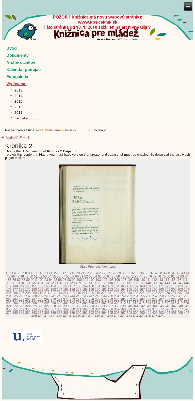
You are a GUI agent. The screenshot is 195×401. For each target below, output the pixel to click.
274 (78, 299)
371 (142, 309)
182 (47, 289)
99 (73, 280)
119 (15, 283)
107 (123, 280)
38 (160, 273)
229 (161, 293)
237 (27, 296)
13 (46, 273)
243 (66, 296)
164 (116, 286)
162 (104, 286)
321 (8, 306)
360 (72, 309)
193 (116, 289)
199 (154, 289)
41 (174, 273)
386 (53, 313)
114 (166, 280)
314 (148, 303)
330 (66, 306)
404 (167, 313)
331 (72, 306)
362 (85, 309)
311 (129, 303)
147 (8, 286)
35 (146, 273)
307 (104, 303)
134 (110, 283)
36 (151, 273)
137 (129, 283)
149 (21, 286)
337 (110, 306)
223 (122, 293)
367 (116, 309)
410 (47, 316)
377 (180, 309)
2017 (18, 113)
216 (78, 293)
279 (110, 299)
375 (167, 309)
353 (27, 309)
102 (91, 280)
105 (110, 280)
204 (186, 289)
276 (91, 299)
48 (22, 276)
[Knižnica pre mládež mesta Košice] (97, 398)
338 (116, 306)
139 (141, 283)
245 (78, 296)
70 (122, 276)
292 (8, 303)
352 (21, 309)
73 (136, 276)
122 (34, 283)
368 (123, 309)
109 (136, 280)
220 (103, 293)
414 (72, 316)
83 (182, 276)
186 (72, 289)
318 (173, 303)
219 (97, 293)
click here (22, 158)
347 (173, 306)
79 (164, 276)
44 (187, 273)
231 (173, 293)
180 (34, 289)
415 (78, 316)
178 (21, 289)
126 (59, 283)
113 (160, 280)
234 (8, 296)
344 (154, 306)
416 (84, 316)
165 (123, 286)
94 (51, 280)
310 (123, 303)
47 (17, 276)
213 (59, 293)
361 (78, 309)
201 (167, 289)
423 (129, 316)
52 (40, 276)
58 (68, 276)
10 (32, 273)
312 (135, 303)
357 (53, 309)
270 (53, 299)
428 (161, 316)
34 (142, 273)
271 (59, 299)
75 (145, 276)
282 (129, 299)
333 (85, 306)
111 (148, 280)
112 (154, 280)
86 (14, 280)
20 (78, 273)
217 (84, 293)
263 (8, 299)
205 (8, 293)
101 (85, 280)
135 (116, 283)
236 (21, 296)
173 (173, 286)
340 (129, 306)
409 (40, 316)
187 (78, 289)
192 (110, 289)
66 (104, 276)
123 (40, 283)
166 (129, 286)
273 (72, 299)
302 (72, 303)
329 (59, 306)
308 (110, 303)
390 (78, 313)
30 (123, 273)
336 (104, 306)
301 (66, 303)
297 (40, 303)
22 (87, 273)
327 (47, 306)
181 (40, 289)
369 (129, 309)
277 (97, 299)
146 (186, 283)
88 (23, 280)
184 (59, 289)
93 (46, 280)
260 (173, 296)
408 (34, 316)
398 (129, 313)
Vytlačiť (12, 138)
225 (135, 293)
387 (59, 313)
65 (100, 276)
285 (148, 299)
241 (53, 296)
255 (142, 296)
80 (168, 276)
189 (91, 289)
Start (83, 266)
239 (40, 296)
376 (173, 309)
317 (167, 303)
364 (97, 309)
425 (141, 316)
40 (169, 273)
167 (135, 286)
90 (32, 280)
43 (183, 273)
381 (21, 313)
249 (104, 296)
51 (36, 276)
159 (85, 286)
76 (150, 276)
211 (46, 293)
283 (135, 299)
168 (142, 286)
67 (109, 276)
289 (173, 299)
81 (173, 276)
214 (65, 293)
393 (97, 313)
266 (27, 299)
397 (123, 313)
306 (97, 303)
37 (155, 273)
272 (66, 299)
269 (47, 299)
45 (8, 276)
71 (127, 276)
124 (46, 283)
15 (55, 273)
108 (130, 280)
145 (180, 283)
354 (34, 309)
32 (133, 273)
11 (37, 273)
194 (123, 289)
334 (91, 306)
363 (91, 309)
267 (34, 299)
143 (167, 283)
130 (84, 283)
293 (15, 303)
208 (27, 293)
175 (186, 286)
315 (154, 303)
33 (137, 273)
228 (154, 293)
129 (78, 283)
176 (8, 289)
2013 (18, 90)
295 (27, 303)
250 (110, 296)
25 (101, 273)
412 (59, 316)
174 (180, 286)
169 (148, 286)
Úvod (11, 48)
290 (180, 299)
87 (19, 280)
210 (40, 293)
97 (64, 280)
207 (21, 293)
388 (66, 313)
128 (72, 283)
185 (66, 289)
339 (123, 306)
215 (72, 293)
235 (15, 296)
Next (105, 266)
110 (142, 280)
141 (154, 283)
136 (122, 283)
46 (13, 276)
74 (141, 276)
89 (28, 280)
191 (104, 289)
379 (8, 313)
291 (186, 299)
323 (21, 306)
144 (173, 283)
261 (180, 296)
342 (142, 306)
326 (40, 306)
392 (91, 313)
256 (148, 296)
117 (184, 280)
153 (47, 286)
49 (26, 276)
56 (58, 276)
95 (55, 280)
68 (113, 276)
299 (53, 303)
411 (53, 316)
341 (135, 306)
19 (73, 273)
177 (15, 289)
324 (27, 306)
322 (15, 306)
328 (53, 306)
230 (167, 293)
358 (59, 309)
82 (177, 276)
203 (180, 289)
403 (161, 313)
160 (91, 286)
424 (135, 316)
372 (148, 309)
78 (159, 276)
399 (135, 313)
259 (167, 296)
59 (72, 276)
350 (8, 309)
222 (116, 293)
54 (49, 276)
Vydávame (16, 84)
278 (104, 299)
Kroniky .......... (26, 118)
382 (27, 313)
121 (27, 283)
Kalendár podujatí (23, 69)
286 (154, 299)
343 (148, 306)
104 (104, 280)
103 (98, 280)
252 (123, 296)
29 (119, 273)
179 (27, 289)
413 (65, 316)
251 (116, 296)
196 (135, 289)
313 (141, 303)
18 (69, 273)
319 (180, 303)
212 (53, 293)
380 (15, 313)
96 (60, 280)
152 (40, 286)
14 (50, 273)
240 (47, 296)
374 (161, 309)
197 (142, 289)
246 (85, 296)
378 (186, 309)
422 (122, 316)
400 (142, 313)
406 (180, 313)
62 (86, 276)
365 (104, 309)
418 (97, 316)
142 (161, 283)
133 (103, 283)
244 (72, 296)
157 (72, 286)
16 (59, 273)
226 (141, 293)
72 (132, 276)
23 (91, 273)
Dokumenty (17, 55)
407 (186, 313)
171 (161, 286)
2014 (18, 96)
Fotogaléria (17, 77)
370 (135, 309)
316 (161, 303)
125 (53, 283)
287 (161, 299)
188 (85, 289)
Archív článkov (20, 62)
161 (97, 286)
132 (97, 283)
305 (91, 303)
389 (72, 313)
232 (180, 293)
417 (91, 316)
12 (41, 273)
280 (116, 299)
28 (114, 273)
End (113, 266)
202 (173, 289)
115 (172, 280)
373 (154, 309)
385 (47, 313)
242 (59, 296)
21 (82, 273)
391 (85, 313)
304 (85, 303)
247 (91, 296)
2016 (18, 107)
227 (148, 293)
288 (167, 299)
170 (154, 286)
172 (167, 286)
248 (97, 296)
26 (105, 273)
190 (97, 289)
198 (148, 289)
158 (78, 286)
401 (148, 313)
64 (95, 276)
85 (9, 280)
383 (34, 313)
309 (116, 303)
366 (110, 309)
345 (161, 306)
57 (63, 276)
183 (53, 289)
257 (154, 296)
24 (96, 273)
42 (178, 273)
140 (148, 283)
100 (79, 280)
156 (66, 286)
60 (77, 276)
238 (34, 296)
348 (180, 306)
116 (178, 280)
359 (66, 309)
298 (47, 303)
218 (91, 293)
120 (21, 283)
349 (186, 306)
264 (15, 299)
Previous (94, 266)
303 (78, 303)
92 (41, 280)
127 (65, 283)
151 (34, 286)
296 (34, 303)
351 (15, 309)
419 (103, 316)
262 (186, 296)
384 (40, 313)
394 (104, 313)
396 (116, 313)
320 (186, 303)
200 (161, 289)
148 (15, 286)
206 (15, 293)
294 (21, 303)
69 (118, 276)
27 (110, 273)
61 (81, 276)
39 (165, 273)
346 (167, 306)
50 (31, 276)
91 (37, 280)
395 (110, 313)
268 (40, 299)
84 (186, 276)
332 (78, 306)
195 (129, 289)
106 (117, 280)
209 (34, 293)
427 (154, 316)
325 (34, 306)
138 (135, 283)
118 (8, 283)
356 (47, 309)
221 (110, 293)
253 (129, 296)
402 (154, 313)
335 (97, 306)
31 (128, 273)
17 (64, 273)
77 (154, 276)
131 (91, 283)
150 (27, 286)
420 (110, 316)
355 (40, 309)
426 (148, 316)
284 (142, 299)
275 (85, 299)
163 (110, 286)
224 (129, 293)
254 (135, 296)
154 (53, 286)
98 (69, 280)
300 (59, 303)
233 (186, 293)
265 (21, 299)
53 (45, 276)
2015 (18, 101)
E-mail (24, 138)
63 (90, 276)
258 (161, 296)
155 (59, 286)
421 (116, 316)
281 (123, 299)
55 (54, 276)
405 (173, 313)
